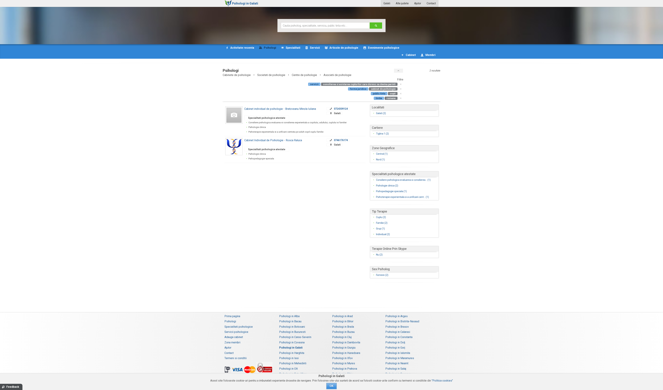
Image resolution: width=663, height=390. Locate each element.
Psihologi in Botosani (292, 326)
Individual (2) (383, 234)
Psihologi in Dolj (395, 342)
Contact (431, 3)
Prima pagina (232, 316)
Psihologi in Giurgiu (343, 347)
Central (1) (382, 153)
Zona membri (232, 342)
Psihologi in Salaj (395, 368)
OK (331, 386)
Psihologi (230, 321)
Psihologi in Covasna (292, 342)
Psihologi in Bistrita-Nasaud (402, 321)
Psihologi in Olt (288, 368)
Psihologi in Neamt (396, 363)
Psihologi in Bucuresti (292, 332)
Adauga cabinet (233, 337)
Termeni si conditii (235, 358)
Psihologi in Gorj (395, 347)
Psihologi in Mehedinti (292, 363)
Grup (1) (380, 228)
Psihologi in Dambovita (346, 342)
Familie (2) (381, 223)
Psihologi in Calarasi (397, 332)
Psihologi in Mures (343, 363)
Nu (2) (379, 254)
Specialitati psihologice (238, 326)
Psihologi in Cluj (342, 337)
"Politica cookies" (442, 380)
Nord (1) (380, 159)
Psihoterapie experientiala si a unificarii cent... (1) (402, 197)
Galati (386, 3)
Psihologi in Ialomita (397, 353)
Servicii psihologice (236, 332)
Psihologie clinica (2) (387, 185)
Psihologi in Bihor (342, 321)
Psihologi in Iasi (289, 358)
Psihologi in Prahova (344, 368)
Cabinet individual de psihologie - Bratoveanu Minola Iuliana (280, 108)
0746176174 (341, 140)
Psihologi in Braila (343, 326)
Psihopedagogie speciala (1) (391, 191)
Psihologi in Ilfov (342, 358)
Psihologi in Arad (342, 316)
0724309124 (341, 108)
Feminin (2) (382, 275)
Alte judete (402, 3)
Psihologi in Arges (396, 316)
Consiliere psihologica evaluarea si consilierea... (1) (403, 180)
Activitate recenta (242, 47)
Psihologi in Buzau (343, 332)
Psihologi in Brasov (397, 326)
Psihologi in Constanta (398, 337)
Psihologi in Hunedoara (346, 353)
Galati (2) (381, 113)
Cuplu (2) (381, 217)
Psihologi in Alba (289, 316)
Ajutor (417, 3)
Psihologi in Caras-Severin (295, 337)
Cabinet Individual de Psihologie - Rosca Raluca (273, 140)
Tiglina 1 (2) (382, 133)
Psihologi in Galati (290, 347)
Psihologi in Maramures (399, 358)
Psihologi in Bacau (290, 321)
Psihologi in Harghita (291, 353)
